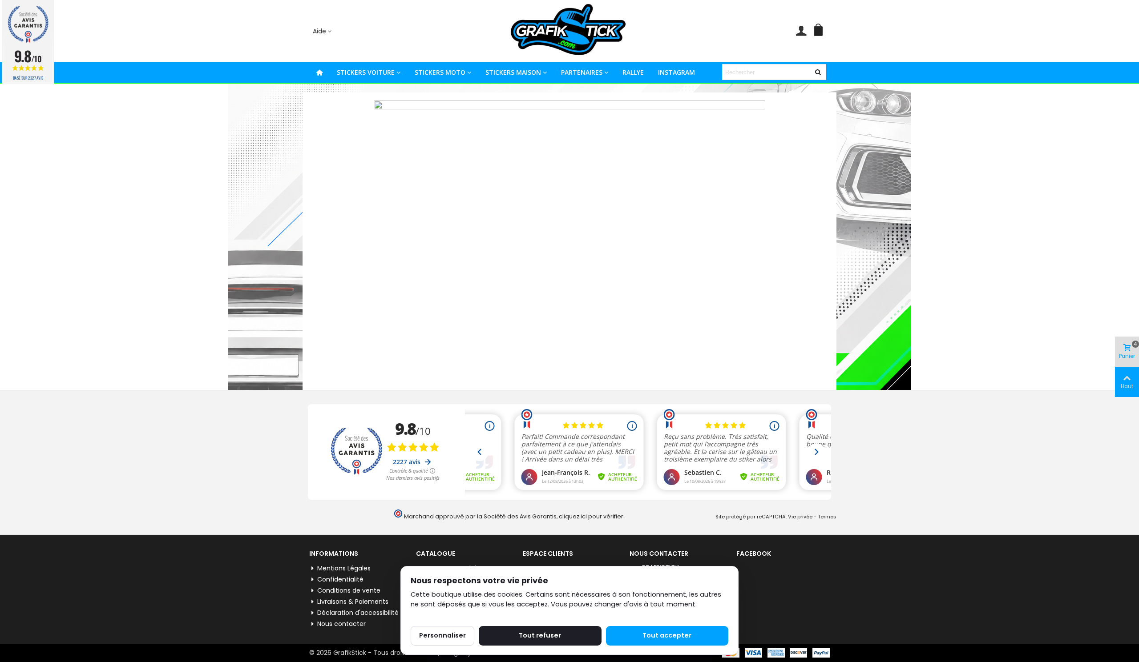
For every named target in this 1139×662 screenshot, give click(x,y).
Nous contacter (341, 623)
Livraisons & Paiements (352, 601)
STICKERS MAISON (513, 72)
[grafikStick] (569, 31)
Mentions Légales (344, 568)
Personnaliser (442, 635)
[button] (322, 31)
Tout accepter (666, 635)
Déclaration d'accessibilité (358, 612)
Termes (827, 516)
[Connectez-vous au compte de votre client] (801, 31)
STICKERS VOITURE (366, 72)
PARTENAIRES (581, 72)
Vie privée (800, 516)
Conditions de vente (348, 590)
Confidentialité (340, 579)
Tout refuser (540, 635)
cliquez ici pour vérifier (591, 516)
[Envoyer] (818, 72)
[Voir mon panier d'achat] (820, 31)
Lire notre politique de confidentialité (470, 614)
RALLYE (633, 72)
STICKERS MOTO (440, 72)
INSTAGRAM (676, 72)
